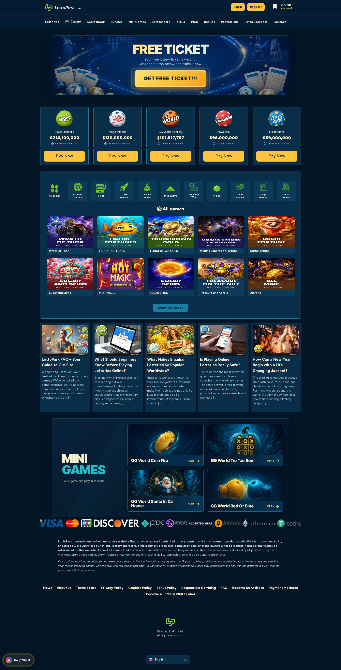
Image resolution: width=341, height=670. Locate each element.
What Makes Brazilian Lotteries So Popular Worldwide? (166, 365)
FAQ (224, 588)
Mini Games (137, 22)
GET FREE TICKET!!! (170, 78)
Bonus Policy (166, 588)
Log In (238, 7)
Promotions (230, 22)
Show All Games (170, 308)
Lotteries (52, 22)
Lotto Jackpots (256, 22)
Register (256, 7)
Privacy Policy (112, 588)
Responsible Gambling (198, 588)
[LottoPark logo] (63, 7)
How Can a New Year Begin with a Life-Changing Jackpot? (272, 365)
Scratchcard (161, 22)
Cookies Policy (140, 588)
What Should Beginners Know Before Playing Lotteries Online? (115, 365)
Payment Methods (283, 588)
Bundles (117, 22)
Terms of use (86, 588)
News (47, 588)
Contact (280, 22)
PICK (194, 22)
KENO (180, 22)
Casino (76, 21)
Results (209, 22)
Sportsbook (96, 22)
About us (64, 588)
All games (173, 209)
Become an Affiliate (248, 588)
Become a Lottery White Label (170, 594)
